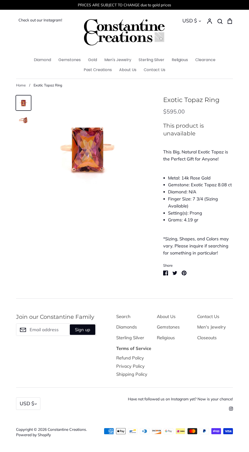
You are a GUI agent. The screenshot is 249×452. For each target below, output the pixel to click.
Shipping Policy (131, 374)
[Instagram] (229, 408)
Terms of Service (133, 348)
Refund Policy (130, 358)
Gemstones (69, 60)
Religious (180, 60)
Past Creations (98, 70)
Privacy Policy (130, 366)
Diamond (42, 60)
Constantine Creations (67, 429)
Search (123, 316)
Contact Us (154, 70)
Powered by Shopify (33, 434)
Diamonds (126, 327)
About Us (127, 70)
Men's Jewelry (117, 60)
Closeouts (207, 337)
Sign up (82, 329)
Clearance (205, 60)
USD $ (189, 21)
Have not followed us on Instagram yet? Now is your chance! (180, 398)
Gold (92, 60)
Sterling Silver (151, 60)
